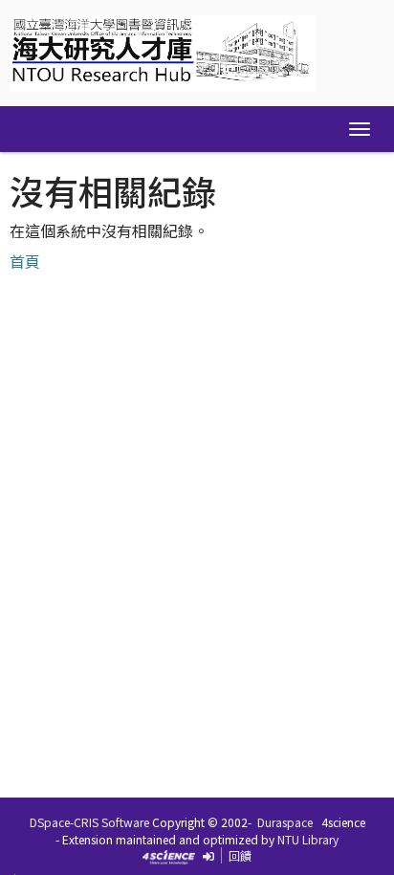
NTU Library (308, 839)
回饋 (240, 855)
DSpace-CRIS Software (89, 822)
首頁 (25, 261)
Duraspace (285, 822)
